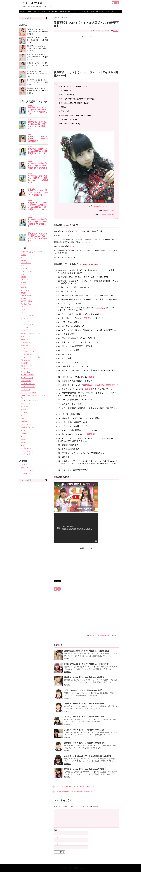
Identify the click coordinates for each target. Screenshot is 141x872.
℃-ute (23, 309)
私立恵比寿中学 (26, 448)
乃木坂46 (24, 412)
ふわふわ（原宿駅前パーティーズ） (33, 333)
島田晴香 (88, 389)
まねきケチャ (25, 339)
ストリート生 (25, 372)
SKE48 (23, 293)
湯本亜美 (110, 385)
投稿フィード (25, 467)
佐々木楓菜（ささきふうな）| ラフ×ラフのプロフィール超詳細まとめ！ (37, 82)
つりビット (24, 327)
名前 (55, 830)
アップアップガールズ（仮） (31, 357)
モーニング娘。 (26, 403)
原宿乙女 (24, 418)
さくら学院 (24, 318)
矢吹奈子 (88, 318)
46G (39, 11)
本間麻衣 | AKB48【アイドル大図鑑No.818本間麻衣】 (85, 703)
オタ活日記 (24, 363)
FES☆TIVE (25, 268)
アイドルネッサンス (28, 351)
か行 (74, 11)
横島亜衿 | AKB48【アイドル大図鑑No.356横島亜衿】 (75, 791)
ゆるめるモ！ (25, 345)
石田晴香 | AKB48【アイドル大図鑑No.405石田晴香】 (85, 769)
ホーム (22, 11)
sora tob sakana (26, 295)
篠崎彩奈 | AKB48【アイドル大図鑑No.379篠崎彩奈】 (85, 677)
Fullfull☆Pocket (26, 271)
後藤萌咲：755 (108, 210)
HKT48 (23, 277)
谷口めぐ (89, 385)
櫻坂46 (23, 439)
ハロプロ (28, 11)
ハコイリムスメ (26, 381)
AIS (22, 257)
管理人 (115, 635)
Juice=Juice (25, 279)
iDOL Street (62, 11)
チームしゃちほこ (27, 378)
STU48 (23, 298)
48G (34, 11)
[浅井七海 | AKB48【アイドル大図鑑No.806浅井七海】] (58, 748)
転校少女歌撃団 (26, 454)
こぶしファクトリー (28, 315)
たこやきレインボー (28, 321)
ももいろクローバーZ (28, 342)
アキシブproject (26, 354)
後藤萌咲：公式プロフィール (104, 206)
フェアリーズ (25, 390)
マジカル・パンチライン (29, 401)
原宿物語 (24, 421)
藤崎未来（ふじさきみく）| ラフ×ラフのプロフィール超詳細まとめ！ (37, 40)
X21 (22, 307)
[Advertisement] (86, 51)
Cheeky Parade (26, 263)
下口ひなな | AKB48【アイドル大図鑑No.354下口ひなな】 (77, 786)
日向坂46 (24, 433)
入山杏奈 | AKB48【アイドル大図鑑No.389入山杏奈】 (85, 730)
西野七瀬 (91, 434)
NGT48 (23, 282)
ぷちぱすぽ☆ (25, 336)
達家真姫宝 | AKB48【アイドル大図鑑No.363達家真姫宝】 (87, 651)
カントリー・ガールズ (28, 366)
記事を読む (67, 659)
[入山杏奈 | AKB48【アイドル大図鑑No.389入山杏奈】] (58, 735)
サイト (56, 844)
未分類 (23, 436)
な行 (88, 11)
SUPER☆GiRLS (26, 301)
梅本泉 (91, 377)
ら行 (112, 11)
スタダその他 (25, 369)
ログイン (24, 464)
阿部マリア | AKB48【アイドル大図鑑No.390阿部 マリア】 (87, 664)
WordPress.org (26, 473)
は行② (98, 11)
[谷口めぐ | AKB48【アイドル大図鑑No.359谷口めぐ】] (58, 722)
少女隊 (23, 430)
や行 (107, 11)
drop (22, 265)
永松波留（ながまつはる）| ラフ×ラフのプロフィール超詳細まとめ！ (37, 65)
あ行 (69, 11)
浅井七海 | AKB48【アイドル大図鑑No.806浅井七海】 (85, 743)
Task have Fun (26, 304)
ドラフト (96, 635)
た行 (83, 11)
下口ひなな (72, 246)
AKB (90, 635)
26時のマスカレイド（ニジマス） (32, 252)
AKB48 (115, 31)
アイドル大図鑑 (32, 3)
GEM (22, 274)
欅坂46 (23, 442)
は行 (92, 11)
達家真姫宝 (99, 385)
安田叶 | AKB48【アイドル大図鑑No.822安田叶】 (83, 690)
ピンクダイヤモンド (28, 384)
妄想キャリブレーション (29, 427)
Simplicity (76, 867)
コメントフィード (27, 470)
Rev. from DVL (26, 290)
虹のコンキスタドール (28, 451)
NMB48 (23, 285)
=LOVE (23, 255)
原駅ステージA (26, 424)
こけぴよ (24, 312)
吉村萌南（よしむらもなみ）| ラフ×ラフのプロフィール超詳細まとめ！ (37, 31)
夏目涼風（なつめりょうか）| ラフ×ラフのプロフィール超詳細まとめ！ (37, 57)
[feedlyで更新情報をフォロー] (113, 3)
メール (56, 837)
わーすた (24, 348)
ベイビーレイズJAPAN (28, 393)
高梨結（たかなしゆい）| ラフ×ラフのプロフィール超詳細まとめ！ (37, 74)
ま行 (103, 11)
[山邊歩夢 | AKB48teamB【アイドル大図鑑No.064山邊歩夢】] (58, 761)
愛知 (108, 635)
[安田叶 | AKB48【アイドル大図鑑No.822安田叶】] (58, 695)
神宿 (22, 445)
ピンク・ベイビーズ (28, 387)
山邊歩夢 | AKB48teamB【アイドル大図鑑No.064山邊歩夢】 (88, 756)
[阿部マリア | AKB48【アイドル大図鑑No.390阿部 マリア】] (58, 669)
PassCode (24, 287)
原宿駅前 (55, 11)
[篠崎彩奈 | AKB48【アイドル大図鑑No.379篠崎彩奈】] (58, 682)
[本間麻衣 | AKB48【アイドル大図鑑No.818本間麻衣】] (58, 709)
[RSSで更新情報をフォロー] (116, 3)
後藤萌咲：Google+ (107, 214)
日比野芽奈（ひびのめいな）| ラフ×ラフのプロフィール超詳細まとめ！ (37, 48)
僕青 (22, 415)
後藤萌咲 (103, 635)
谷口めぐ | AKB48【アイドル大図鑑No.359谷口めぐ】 (85, 717)
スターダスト (46, 11)
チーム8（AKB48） (27, 375)
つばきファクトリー (28, 324)
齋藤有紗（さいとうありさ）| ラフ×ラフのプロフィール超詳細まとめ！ (37, 90)
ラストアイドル (26, 406)
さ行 (79, 11)
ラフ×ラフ (24, 409)
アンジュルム (25, 360)
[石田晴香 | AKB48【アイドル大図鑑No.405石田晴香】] (58, 774)
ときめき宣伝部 (26, 330)
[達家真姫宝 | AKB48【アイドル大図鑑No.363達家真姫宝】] (58, 656)
